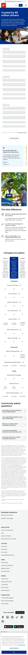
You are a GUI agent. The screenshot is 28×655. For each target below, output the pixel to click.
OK (14, 652)
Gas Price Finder (5, 571)
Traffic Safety (4, 579)
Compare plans (14, 138)
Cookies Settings (13, 648)
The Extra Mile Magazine (7, 598)
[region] (14, 643)
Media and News (5, 568)
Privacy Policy (4, 631)
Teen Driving (4, 584)
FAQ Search (4, 549)
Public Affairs (4, 562)
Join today (18, 612)
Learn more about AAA (7, 530)
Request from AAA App (7, 518)
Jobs (2, 533)
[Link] (2, 617)
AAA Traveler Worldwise (7, 601)
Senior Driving (4, 587)
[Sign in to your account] (15, 5)
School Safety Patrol (6, 581)
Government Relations (7, 565)
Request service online (7, 515)
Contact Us (4, 546)
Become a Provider (6, 536)
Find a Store (4, 552)
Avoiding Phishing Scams (7, 555)
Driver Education (5, 590)
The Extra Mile (4, 603)
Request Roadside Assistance (14, 1)
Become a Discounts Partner (8, 539)
